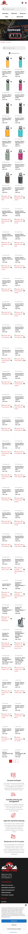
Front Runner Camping (7, 895)
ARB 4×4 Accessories (7, 885)
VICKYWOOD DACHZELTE (8, 887)
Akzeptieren (14, 921)
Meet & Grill (20, 16)
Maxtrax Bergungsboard (7, 890)
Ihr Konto (3, 901)
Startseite (3, 42)
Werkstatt (14, 13)
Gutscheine (5, 13)
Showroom (23, 13)
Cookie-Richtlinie (13, 932)
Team (6, 16)
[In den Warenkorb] (11, 58)
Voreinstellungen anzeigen (14, 929)
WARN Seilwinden (6, 892)
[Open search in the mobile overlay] (14, 9)
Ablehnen (14, 925)
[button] (26, 905)
